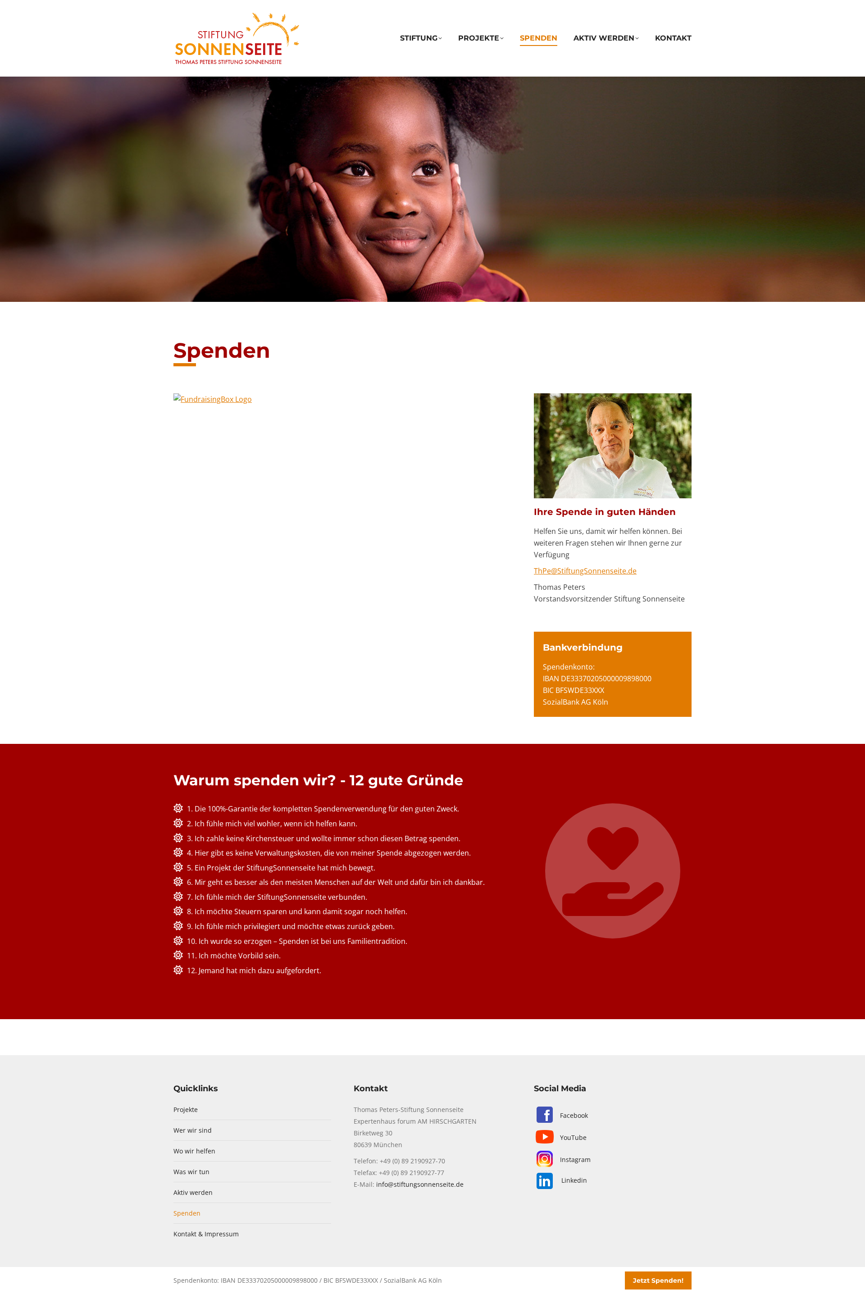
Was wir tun (191, 1171)
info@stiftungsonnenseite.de (420, 1184)
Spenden (186, 1213)
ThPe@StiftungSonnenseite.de (585, 571)
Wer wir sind (192, 1130)
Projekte (185, 1109)
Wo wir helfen (194, 1151)
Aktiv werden (193, 1192)
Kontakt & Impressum (206, 1234)
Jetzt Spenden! (658, 1280)
